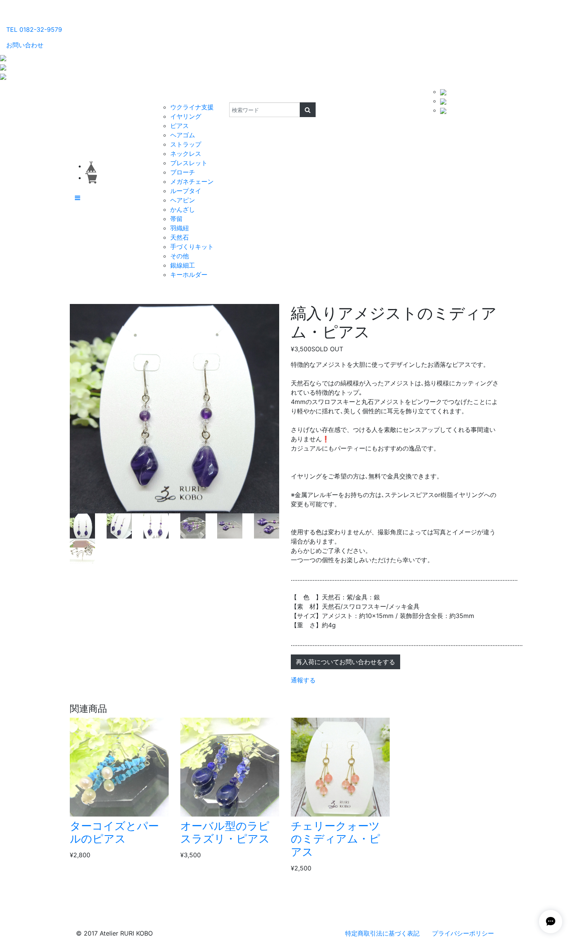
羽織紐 (179, 228)
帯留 (176, 219)
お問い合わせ (24, 45)
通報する (303, 680)
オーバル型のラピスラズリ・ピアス (225, 832)
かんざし (182, 209)
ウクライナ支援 (192, 107)
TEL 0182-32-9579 (34, 29)
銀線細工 (182, 265)
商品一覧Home (130, 94)
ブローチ (182, 172)
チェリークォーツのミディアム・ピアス (335, 838)
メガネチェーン (192, 181)
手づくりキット (192, 246)
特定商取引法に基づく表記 (382, 933)
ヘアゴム (182, 135)
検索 (224, 94)
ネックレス (185, 153)
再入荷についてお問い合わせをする (345, 662)
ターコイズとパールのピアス (114, 832)
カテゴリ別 (174, 94)
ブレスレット (188, 163)
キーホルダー (188, 274)
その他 (179, 256)
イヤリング (185, 116)
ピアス (179, 125)
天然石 (179, 237)
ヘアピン (182, 200)
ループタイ (185, 191)
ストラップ (185, 144)
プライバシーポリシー (463, 933)
